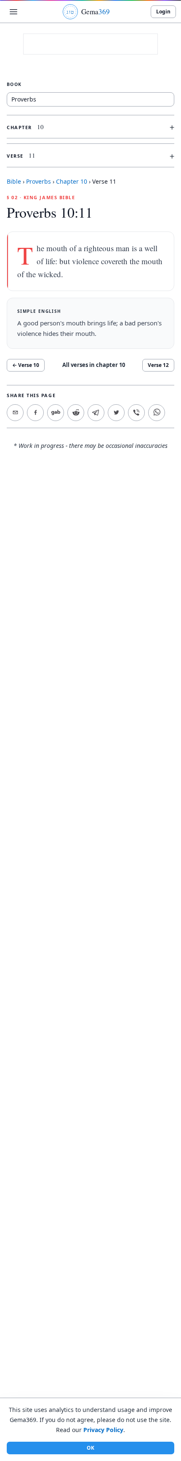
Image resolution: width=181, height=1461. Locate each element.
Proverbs (38, 181)
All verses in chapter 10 (93, 365)
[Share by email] (15, 413)
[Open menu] (13, 11)
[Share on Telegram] (96, 413)
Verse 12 (158, 365)
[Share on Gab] (56, 413)
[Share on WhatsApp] (157, 413)
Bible (14, 181)
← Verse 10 (25, 365)
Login (163, 11)
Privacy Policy (103, 1430)
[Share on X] (116, 413)
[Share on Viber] (136, 413)
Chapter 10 (71, 181)
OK (90, 1447)
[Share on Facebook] (35, 413)
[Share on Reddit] (76, 413)
